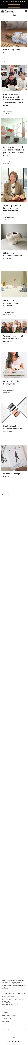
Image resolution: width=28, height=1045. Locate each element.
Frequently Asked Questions (9, 1015)
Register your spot (14, 6)
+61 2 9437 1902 (6, 1003)
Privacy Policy (5, 1021)
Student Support (6, 1012)
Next (9, 494)
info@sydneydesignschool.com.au (10, 1004)
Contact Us (4, 1009)
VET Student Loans (6, 1018)
